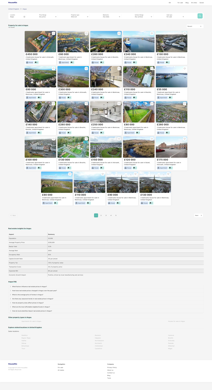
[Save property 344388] (184, 103)
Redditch (24, 335)
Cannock (171, 335)
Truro (23, 348)
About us (110, 370)
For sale (180, 2)
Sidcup (24, 343)
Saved (202, 2)
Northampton (99, 340)
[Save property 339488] (102, 174)
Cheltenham (99, 346)
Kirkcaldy (171, 340)
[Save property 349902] (53, 68)
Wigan (170, 348)
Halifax (24, 340)
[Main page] (16, 2)
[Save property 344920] (119, 103)
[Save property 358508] (53, 33)
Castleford (98, 348)
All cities (194, 2)
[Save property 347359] (184, 68)
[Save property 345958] (86, 103)
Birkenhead (25, 346)
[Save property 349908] (184, 33)
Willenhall (171, 346)
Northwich (98, 343)
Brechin (170, 338)
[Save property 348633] (86, 68)
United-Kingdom (13, 9)
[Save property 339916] (184, 138)
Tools (109, 378)
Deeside (171, 343)
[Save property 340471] (119, 138)
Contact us (111, 373)
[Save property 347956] (152, 68)
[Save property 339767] (70, 174)
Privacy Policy (112, 367)
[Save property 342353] (53, 138)
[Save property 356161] (119, 33)
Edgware (98, 338)
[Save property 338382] (168, 174)
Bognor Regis (26, 338)
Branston (98, 335)
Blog (187, 2)
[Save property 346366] (53, 103)
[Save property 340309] (152, 138)
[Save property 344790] (152, 103)
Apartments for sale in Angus (31, 321)
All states (61, 370)
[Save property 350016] (152, 33)
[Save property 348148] (119, 68)
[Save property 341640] (86, 138)
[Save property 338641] (135, 174)
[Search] (200, 15)
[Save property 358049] (86, 33)
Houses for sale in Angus (176, 321)
